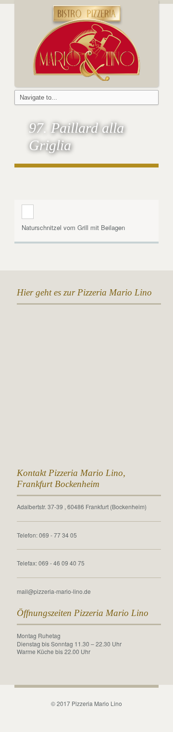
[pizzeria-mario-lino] (86, 42)
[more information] (27, 212)
